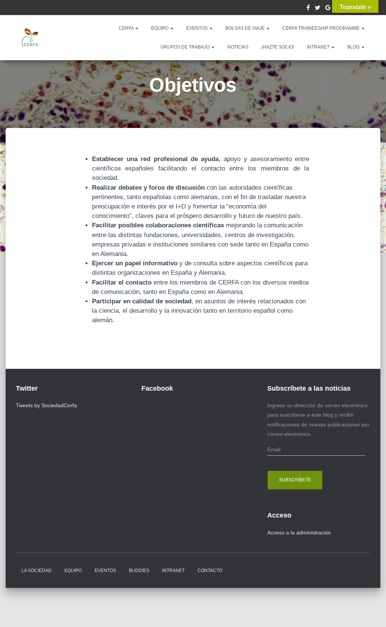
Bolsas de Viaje (245, 28)
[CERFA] (31, 37)
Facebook (308, 8)
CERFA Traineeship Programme (321, 28)
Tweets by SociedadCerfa (46, 405)
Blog (354, 47)
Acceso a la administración (299, 533)
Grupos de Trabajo (186, 47)
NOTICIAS (237, 47)
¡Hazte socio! (277, 47)
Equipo (73, 570)
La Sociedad (36, 570)
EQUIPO (160, 28)
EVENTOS (197, 28)
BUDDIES (139, 570)
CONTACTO (210, 570)
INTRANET (319, 47)
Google (328, 8)
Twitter (317, 8)
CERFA (127, 28)
